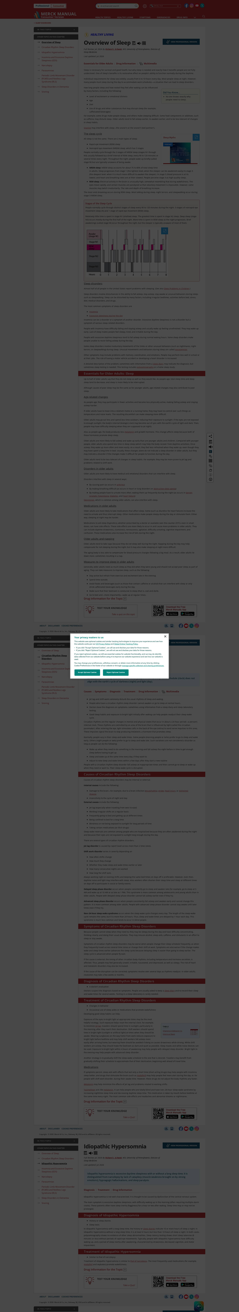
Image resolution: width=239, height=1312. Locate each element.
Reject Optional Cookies (116, 672)
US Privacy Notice (103, 644)
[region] (119, 656)
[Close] (165, 636)
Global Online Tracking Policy (126, 644)
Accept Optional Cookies (87, 672)
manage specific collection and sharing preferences (143, 666)
